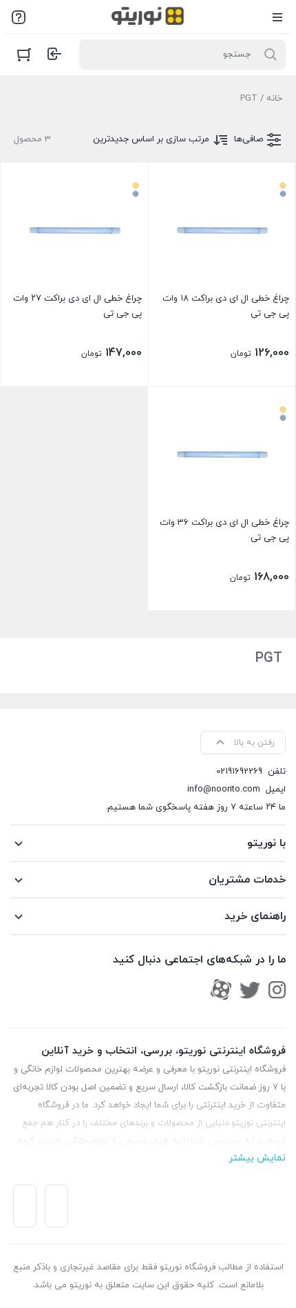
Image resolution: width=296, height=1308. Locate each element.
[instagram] (277, 989)
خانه (274, 98)
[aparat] (221, 989)
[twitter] (250, 989)
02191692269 (239, 771)
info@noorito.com (223, 789)
